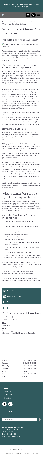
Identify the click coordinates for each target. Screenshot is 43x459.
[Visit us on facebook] (3, 308)
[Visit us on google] (8, 308)
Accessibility (9, 453)
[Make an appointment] (28, 15)
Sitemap (18, 453)
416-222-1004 (6, 325)
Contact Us (7, 391)
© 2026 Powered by (16, 449)
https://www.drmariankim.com (11, 436)
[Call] (33, 15)
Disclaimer (7, 398)
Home (4, 22)
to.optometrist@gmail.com (10, 331)
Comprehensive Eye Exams (29, 22)
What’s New (8, 394)
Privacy (26, 453)
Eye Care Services (13, 22)
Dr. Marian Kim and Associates (21, 313)
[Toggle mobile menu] (39, 15)
